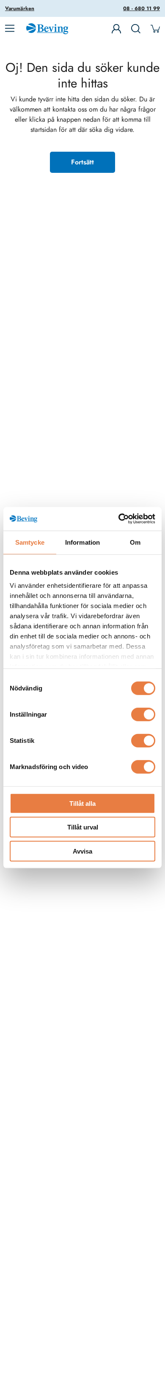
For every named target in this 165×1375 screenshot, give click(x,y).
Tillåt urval (82, 827)
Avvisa (82, 850)
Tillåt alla (82, 803)
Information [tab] (82, 542)
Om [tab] (135, 542)
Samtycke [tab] (29, 542)
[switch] (143, 714)
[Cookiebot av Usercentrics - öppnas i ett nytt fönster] (118, 518)
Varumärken (19, 8)
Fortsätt (82, 162)
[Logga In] (116, 29)
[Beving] (47, 30)
